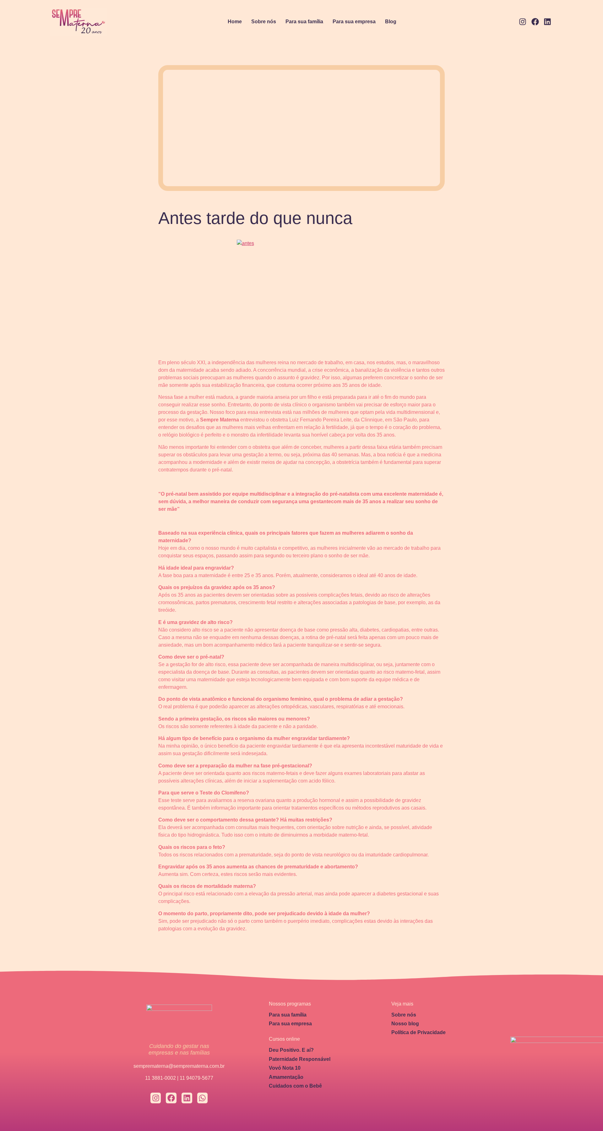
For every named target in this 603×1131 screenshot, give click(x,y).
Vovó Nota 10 (285, 1068)
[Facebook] (535, 22)
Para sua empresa (354, 21)
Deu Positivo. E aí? (291, 1050)
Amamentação (286, 1077)
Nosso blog (405, 1023)
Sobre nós (263, 21)
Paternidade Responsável (299, 1059)
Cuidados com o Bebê (295, 1086)
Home (235, 21)
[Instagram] (522, 22)
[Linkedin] (547, 22)
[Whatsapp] (202, 1098)
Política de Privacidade (418, 1032)
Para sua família (304, 21)
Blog (390, 21)
